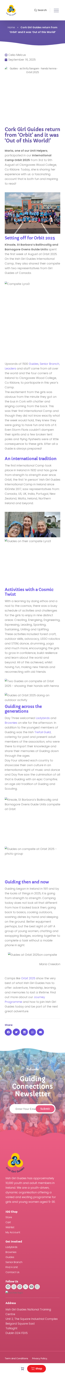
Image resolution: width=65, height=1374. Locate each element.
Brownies (11, 723)
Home (11, 27)
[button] (40, 10)
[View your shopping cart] (22, 1368)
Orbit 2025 (28, 978)
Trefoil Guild (42, 732)
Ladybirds (43, 718)
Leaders (10, 368)
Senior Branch (49, 364)
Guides (33, 364)
